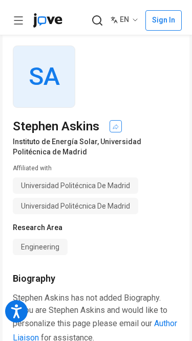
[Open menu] (18, 20)
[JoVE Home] (47, 20)
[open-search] (97, 20)
